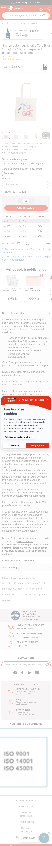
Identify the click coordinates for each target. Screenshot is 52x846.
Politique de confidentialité (17, 437)
